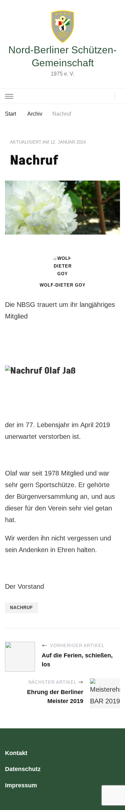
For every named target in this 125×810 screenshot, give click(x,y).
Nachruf (21, 607)
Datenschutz (23, 769)
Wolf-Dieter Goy (63, 285)
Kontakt (16, 753)
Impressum (21, 785)
